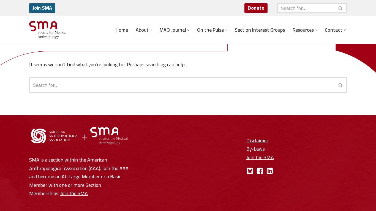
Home (122, 30)
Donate (256, 7)
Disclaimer (257, 140)
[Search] (340, 8)
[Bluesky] (250, 170)
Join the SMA (74, 193)
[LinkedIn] (269, 170)
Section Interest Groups (260, 30)
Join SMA (42, 7)
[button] (151, 30)
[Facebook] (259, 170)
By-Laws (255, 148)
